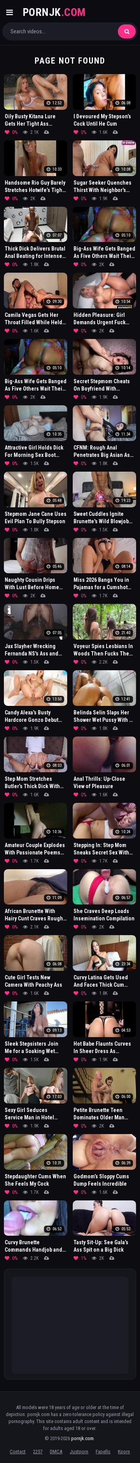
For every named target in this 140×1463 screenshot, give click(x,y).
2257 (37, 1451)
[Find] (127, 31)
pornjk (54, 12)
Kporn (124, 1451)
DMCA (56, 1451)
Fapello (103, 1451)
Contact (18, 1451)
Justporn (79, 1451)
